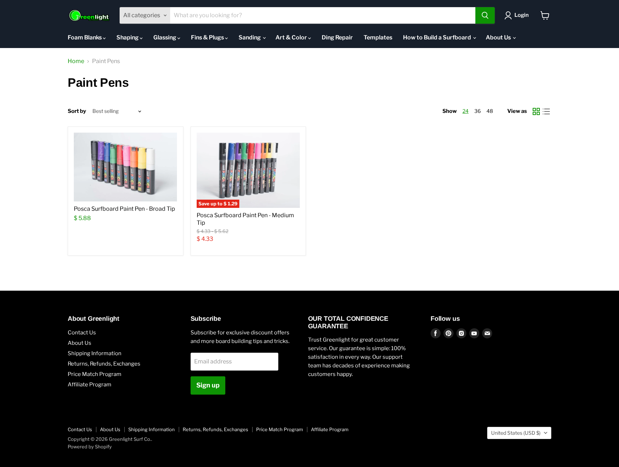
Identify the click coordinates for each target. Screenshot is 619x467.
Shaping (128, 37)
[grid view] (536, 111)
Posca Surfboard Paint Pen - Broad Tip (124, 208)
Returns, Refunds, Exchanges (104, 364)
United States (516, 433)
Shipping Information (94, 353)
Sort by (77, 111)
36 (477, 111)
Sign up (208, 385)
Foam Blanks (85, 37)
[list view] (546, 111)
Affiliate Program (89, 384)
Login (521, 15)
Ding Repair (337, 37)
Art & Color (291, 37)
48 (489, 111)
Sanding (250, 37)
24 (465, 111)
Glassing (165, 37)
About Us (499, 37)
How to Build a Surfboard (437, 37)
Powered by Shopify (90, 446)
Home (76, 61)
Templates (378, 37)
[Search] (485, 15)
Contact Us (82, 332)
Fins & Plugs (208, 37)
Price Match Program (94, 374)
